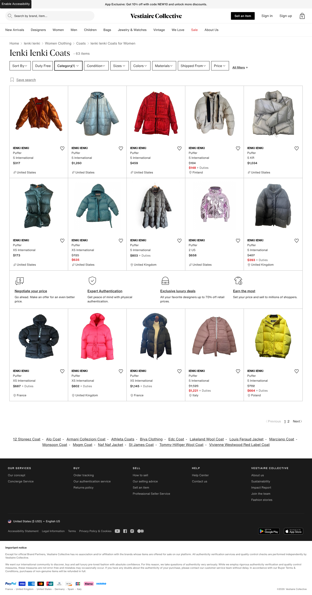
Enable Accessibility (16, 4)
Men (74, 30)
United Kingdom (25, 589)
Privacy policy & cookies (95, 531)
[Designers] (49, 30)
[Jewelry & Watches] (150, 30)
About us (257, 475)
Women (58, 30)
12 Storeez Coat (27, 439)
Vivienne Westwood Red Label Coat (239, 444)
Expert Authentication (104, 290)
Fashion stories (261, 500)
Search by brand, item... (30, 16)
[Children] (100, 30)
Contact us (199, 481)
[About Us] (221, 30)
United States (44, 589)
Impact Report (261, 487)
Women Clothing (58, 43)
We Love (178, 30)
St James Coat (141, 444)
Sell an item (243, 16)
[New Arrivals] (27, 30)
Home (14, 43)
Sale (194, 30)
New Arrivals (14, 30)
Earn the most (244, 290)
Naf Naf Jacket (110, 444)
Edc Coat (176, 439)
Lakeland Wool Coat (207, 439)
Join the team (260, 494)
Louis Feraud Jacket (246, 439)
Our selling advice (145, 481)
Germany (60, 589)
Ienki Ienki (32, 43)
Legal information (53, 531)
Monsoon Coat (54, 444)
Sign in (267, 16)
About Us (211, 30)
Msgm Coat (82, 444)
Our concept (16, 475)
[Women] (67, 30)
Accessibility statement (23, 531)
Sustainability (260, 481)
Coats (81, 43)
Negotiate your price (31, 290)
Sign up (286, 16)
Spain (71, 589)
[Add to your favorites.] (62, 148)
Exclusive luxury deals (177, 290)
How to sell (140, 475)
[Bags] (114, 30)
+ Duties (202, 167)
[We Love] (188, 30)
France (9, 589)
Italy (79, 589)
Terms (72, 531)
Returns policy (83, 487)
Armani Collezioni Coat (85, 439)
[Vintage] (168, 30)
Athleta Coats (122, 439)
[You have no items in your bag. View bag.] (302, 16)
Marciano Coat (281, 439)
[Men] (80, 30)
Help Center (200, 475)
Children (90, 30)
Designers (38, 30)
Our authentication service (92, 481)
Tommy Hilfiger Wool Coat (181, 444)
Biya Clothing (151, 439)
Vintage (159, 30)
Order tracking (83, 475)
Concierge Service (21, 481)
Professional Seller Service (151, 494)
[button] (302, 16)
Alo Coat (53, 439)
